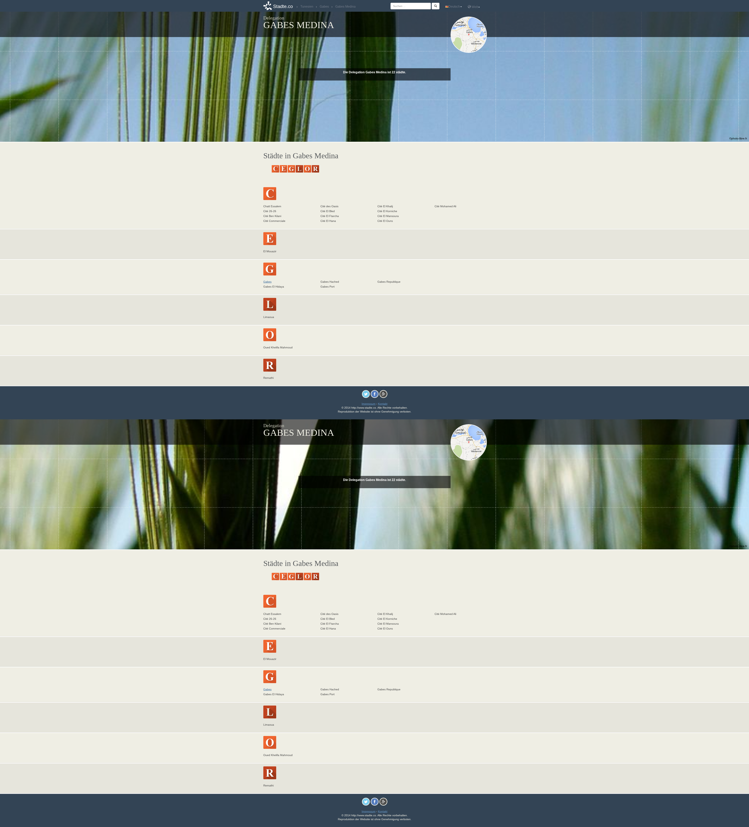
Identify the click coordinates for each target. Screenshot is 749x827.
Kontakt (382, 403)
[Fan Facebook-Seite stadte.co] (375, 393)
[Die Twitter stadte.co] (366, 393)
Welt (474, 7)
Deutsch (454, 6)
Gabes (267, 281)
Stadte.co (283, 6)
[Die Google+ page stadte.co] (383, 393)
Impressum (368, 403)
